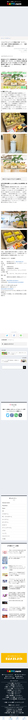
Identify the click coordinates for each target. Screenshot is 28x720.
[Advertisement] (14, 21)
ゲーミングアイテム (7, 527)
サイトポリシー (10, 676)
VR (3, 511)
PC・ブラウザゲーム (7, 516)
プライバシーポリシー (21, 674)
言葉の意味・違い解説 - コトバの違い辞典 (14, 712)
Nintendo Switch (6, 502)
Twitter (8, 417)
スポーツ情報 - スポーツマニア (14, 692)
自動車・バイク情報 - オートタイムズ (14, 697)
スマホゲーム (11, 339)
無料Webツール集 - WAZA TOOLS (14, 711)
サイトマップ (21, 678)
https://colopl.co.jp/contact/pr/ (7, 288)
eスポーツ (4, 525)
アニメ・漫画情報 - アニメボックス (14, 685)
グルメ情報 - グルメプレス (14, 683)
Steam (3, 508)
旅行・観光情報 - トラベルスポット (14, 695)
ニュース (4, 533)
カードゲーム (5, 519)
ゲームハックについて (8, 674)
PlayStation (5, 505)
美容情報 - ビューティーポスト (14, 690)
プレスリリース (6, 536)
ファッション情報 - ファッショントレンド (14, 688)
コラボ (3, 530)
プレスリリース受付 (10, 678)
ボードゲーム (5, 522)
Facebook (12, 417)
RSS (20, 417)
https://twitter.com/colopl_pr (12, 280)
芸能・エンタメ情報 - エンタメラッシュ (14, 686)
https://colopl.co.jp (19, 261)
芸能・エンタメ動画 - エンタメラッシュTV (14, 702)
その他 (3, 538)
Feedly (16, 417)
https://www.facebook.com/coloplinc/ (16, 282)
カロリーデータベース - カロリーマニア (14, 707)
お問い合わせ (20, 676)
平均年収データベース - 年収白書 (14, 709)
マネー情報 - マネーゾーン (14, 693)
